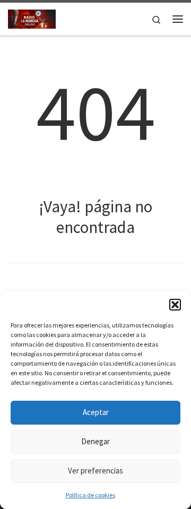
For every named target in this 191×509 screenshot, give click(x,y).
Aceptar (96, 412)
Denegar (95, 441)
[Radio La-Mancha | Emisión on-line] (32, 17)
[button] (175, 304)
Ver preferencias (95, 470)
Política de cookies (90, 495)
